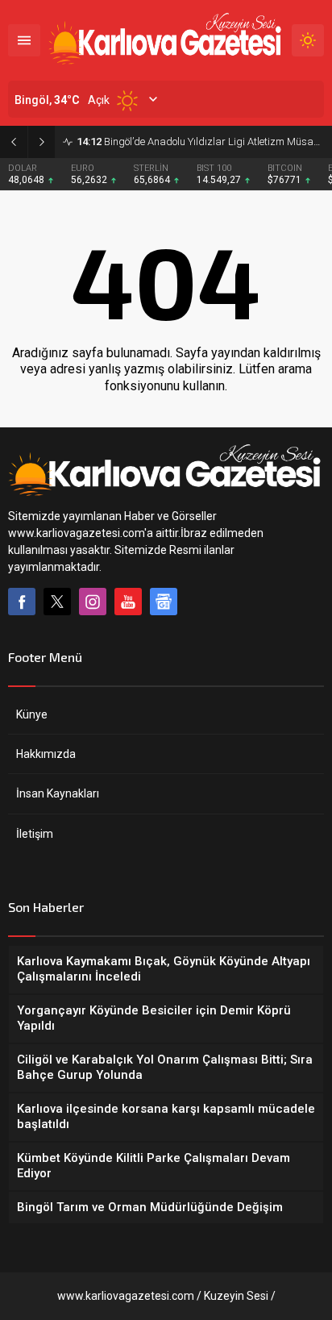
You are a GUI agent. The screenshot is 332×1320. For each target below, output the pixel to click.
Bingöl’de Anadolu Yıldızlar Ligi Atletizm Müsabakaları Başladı (200, 141)
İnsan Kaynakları (57, 793)
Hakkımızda (46, 753)
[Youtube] (128, 601)
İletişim (34, 833)
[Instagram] (92, 601)
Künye (32, 714)
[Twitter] (57, 601)
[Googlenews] (163, 601)
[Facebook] (21, 601)
